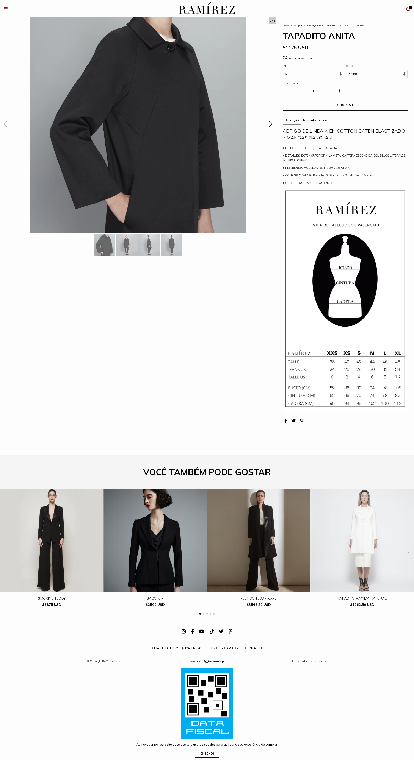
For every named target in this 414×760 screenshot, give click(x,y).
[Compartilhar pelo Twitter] (293, 420)
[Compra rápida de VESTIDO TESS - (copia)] (258, 589)
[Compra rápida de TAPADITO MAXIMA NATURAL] (362, 589)
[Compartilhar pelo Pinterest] (301, 420)
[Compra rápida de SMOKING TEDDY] (51, 589)
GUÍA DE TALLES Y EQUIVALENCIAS (177, 648)
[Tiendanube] (207, 662)
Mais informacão (315, 120)
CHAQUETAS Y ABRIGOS (322, 25)
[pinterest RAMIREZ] (231, 631)
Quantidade (290, 83)
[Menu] (5, 8)
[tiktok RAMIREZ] (211, 631)
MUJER (298, 25)
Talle (286, 66)
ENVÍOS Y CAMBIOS (224, 648)
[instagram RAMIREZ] (183, 631)
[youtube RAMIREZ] (202, 631)
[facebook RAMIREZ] (192, 631)
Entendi (207, 753)
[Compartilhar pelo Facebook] (286, 420)
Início (286, 25)
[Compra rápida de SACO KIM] (155, 589)
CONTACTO (253, 648)
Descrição (292, 120)
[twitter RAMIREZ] (221, 631)
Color (350, 66)
